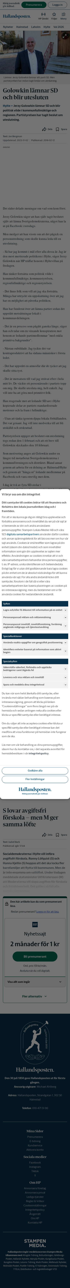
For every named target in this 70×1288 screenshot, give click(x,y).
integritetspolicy (39, 753)
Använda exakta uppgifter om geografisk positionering (32, 642)
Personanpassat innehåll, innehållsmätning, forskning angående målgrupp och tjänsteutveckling (32, 626)
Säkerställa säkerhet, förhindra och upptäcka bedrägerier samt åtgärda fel (27, 669)
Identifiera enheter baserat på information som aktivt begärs (32, 651)
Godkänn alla (35, 770)
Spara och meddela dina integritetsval (23, 684)
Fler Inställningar (35, 779)
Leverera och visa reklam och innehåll (23, 677)
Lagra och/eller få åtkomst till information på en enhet (32, 609)
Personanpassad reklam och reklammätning (27, 617)
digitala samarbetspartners (23, 534)
